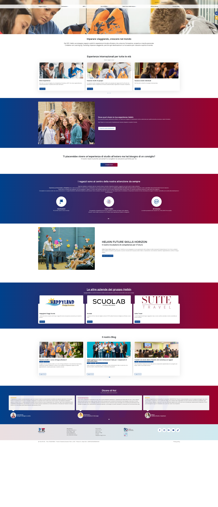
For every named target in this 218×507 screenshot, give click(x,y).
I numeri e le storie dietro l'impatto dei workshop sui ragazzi (106, 360)
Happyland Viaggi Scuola (100, 435)
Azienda (156, 2)
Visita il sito (42, 321)
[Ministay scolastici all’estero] (156, 350)
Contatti (171, 2)
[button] (107, 93)
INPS (84, 6)
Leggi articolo (43, 374)
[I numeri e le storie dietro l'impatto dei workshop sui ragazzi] (109, 350)
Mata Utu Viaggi (98, 432)
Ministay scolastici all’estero (143, 360)
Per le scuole (104, 6)
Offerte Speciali (154, 6)
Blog (176, 2)
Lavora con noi (98, 429)
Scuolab (97, 434)
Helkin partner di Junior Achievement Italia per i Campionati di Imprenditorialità (59, 360)
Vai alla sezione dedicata (108, 255)
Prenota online (176, 6)
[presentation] (2, 19)
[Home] (40, 2)
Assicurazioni (98, 428)
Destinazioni (64, 6)
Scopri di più (42, 88)
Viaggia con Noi (42, 6)
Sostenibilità (164, 2)
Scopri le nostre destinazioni (107, 128)
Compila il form (109, 164)
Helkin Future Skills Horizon (128, 6)
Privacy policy (176, 441)
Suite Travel (98, 431)
